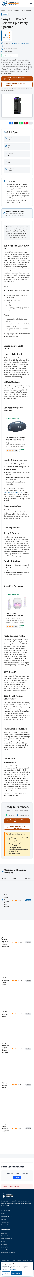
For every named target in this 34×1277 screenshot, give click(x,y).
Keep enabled (16, 1273)
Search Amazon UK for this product (16, 79)
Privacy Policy (5, 1247)
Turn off (6, 1273)
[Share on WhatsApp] (21, 123)
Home (3, 10)
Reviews (9, 10)
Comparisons (5, 1222)
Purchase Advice (6, 1225)
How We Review (6, 1236)
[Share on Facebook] (11, 123)
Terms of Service (6, 1250)
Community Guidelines (8, 1252)
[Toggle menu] (31, 3)
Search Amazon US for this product (15, 85)
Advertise (4, 1244)
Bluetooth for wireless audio (13, 492)
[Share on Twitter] (16, 123)
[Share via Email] (26, 123)
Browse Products (6, 1216)
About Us (4, 1233)
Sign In (17, 1177)
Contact (3, 1241)
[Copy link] (30, 123)
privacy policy (13, 1269)
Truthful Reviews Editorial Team (19, 43)
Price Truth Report (6, 1239)
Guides (3, 1219)
